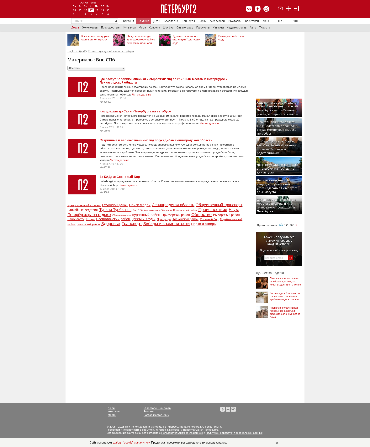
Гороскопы (203, 27)
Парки (202, 21)
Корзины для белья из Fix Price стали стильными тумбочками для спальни (285, 296)
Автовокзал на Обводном (158, 210)
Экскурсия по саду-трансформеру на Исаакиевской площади (141, 39)
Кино (266, 21)
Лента (75, 27)
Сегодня (128, 21)
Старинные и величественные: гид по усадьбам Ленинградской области (156, 140)
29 (102, 10)
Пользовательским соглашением (182, 432)
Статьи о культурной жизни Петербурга (111, 51)
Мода (142, 27)
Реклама (149, 411)
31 (74, 14)
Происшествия (110, 27)
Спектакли (252, 21)
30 (108, 10)
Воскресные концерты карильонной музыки (95, 37)
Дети (156, 21)
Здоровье (110, 223)
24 (74, 10)
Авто (253, 27)
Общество (201, 214)
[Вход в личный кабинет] (296, 9)
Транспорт (132, 223)
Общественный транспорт (219, 205)
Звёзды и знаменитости (166, 223)
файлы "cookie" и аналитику (131, 442)
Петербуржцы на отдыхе (89, 215)
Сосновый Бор (209, 219)
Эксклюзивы (90, 27)
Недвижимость (237, 27)
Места (112, 414)
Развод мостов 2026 (156, 414)
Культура (130, 27)
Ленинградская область (173, 205)
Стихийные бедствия (82, 210)
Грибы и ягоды (143, 219)
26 (85, 10)
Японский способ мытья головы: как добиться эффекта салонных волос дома (285, 312)
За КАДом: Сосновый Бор (120, 176)
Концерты (188, 21)
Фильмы (218, 27)
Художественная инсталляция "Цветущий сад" (186, 39)
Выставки (235, 21)
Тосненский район (185, 219)
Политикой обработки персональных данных (234, 432)
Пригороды (164, 219)
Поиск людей (140, 205)
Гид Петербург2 (76, 51)
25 (80, 10)
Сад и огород (185, 27)
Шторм (90, 219)
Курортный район (146, 215)
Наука (234, 210)
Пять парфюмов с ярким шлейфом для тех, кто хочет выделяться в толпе (285, 281)
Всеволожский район (113, 219)
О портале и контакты (157, 407)
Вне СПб (138, 210)
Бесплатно (171, 21)
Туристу (264, 27)
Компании (114, 411)
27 (91, 10)
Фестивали (217, 21)
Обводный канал (121, 215)
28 (96, 10)
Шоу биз (168, 27)
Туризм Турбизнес (115, 210)
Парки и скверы (203, 224)
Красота (154, 27)
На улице (143, 21)
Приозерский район (176, 215)
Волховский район (88, 224)
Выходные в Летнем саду (231, 37)
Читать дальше (141, 94)
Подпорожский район (185, 210)
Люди (111, 407)
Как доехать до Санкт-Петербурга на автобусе (135, 111)
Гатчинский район (115, 205)
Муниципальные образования (84, 205)
